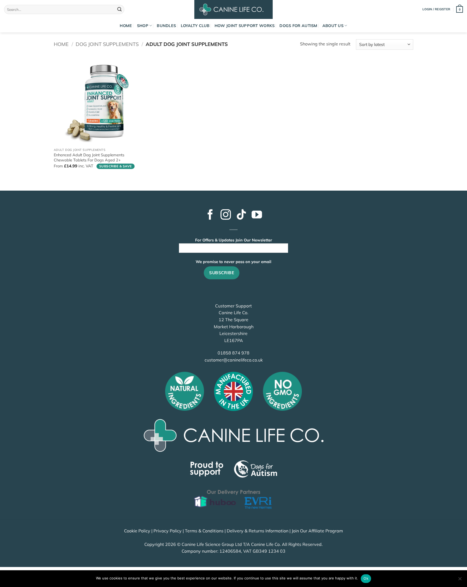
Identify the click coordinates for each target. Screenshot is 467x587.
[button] (459, 9)
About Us (332, 25)
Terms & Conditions (204, 530)
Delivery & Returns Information (257, 530)
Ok (365, 578)
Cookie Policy (137, 530)
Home (126, 25)
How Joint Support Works (245, 25)
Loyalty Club (195, 25)
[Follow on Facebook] (210, 215)
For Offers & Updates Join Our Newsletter (233, 240)
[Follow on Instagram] (226, 215)
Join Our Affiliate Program (317, 530)
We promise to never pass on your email (233, 261)
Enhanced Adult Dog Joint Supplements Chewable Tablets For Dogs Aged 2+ (89, 157)
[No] (459, 580)
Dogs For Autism (298, 25)
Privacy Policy (168, 530)
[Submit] (119, 9)
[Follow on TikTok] (241, 215)
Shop (142, 25)
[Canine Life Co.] (233, 9)
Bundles (166, 25)
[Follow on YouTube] (257, 215)
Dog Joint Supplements (107, 44)
